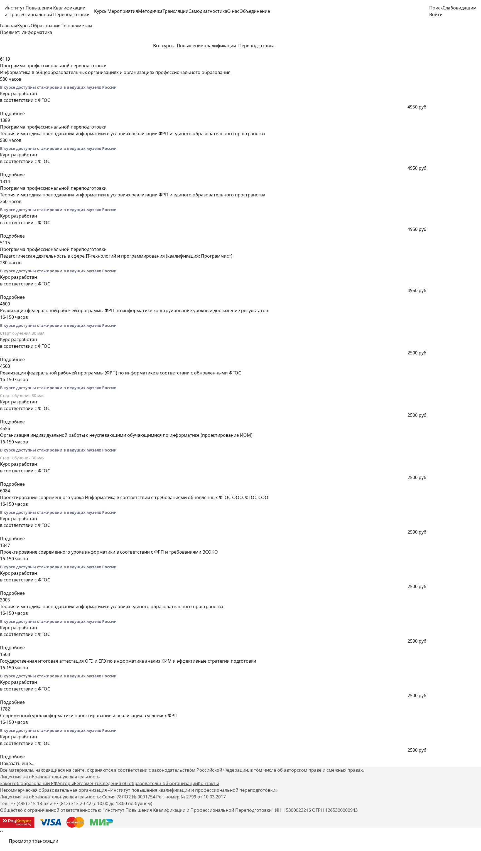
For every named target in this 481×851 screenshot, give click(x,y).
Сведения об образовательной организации (149, 783)
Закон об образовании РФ (28, 783)
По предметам (76, 26)
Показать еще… (17, 763)
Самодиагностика (207, 11)
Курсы (100, 11)
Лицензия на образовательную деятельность (50, 777)
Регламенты (87, 783)
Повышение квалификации (206, 46)
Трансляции (175, 11)
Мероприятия (122, 11)
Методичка (150, 11)
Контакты (208, 783)
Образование (45, 26)
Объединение (254, 11)
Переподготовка (256, 46)
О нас (233, 11)
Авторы (65, 783)
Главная (8, 26)
